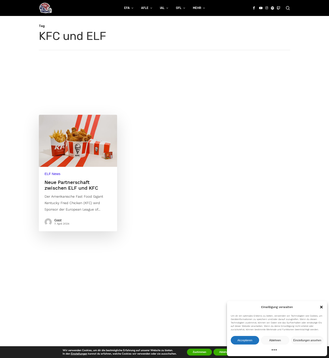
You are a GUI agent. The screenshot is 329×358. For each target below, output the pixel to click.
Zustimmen (199, 352)
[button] (321, 307)
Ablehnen (275, 340)
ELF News (52, 174)
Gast (57, 220)
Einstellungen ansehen (307, 340)
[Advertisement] (164, 78)
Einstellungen (79, 354)
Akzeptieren (244, 340)
